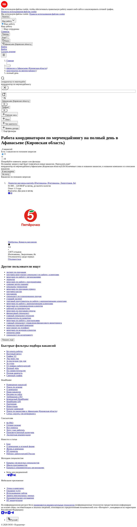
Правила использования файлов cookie (47, 14)
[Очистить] (5, 88)
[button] (4, 47)
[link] (5, 40)
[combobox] (13, 81)
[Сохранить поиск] (3, 95)
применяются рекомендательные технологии (54, 505)
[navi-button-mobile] (3, 55)
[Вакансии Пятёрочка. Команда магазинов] (71, 218)
